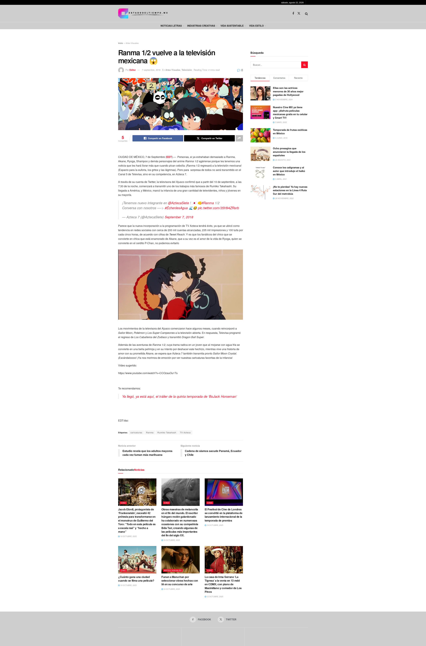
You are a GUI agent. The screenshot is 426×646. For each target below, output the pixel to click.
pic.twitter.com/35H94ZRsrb (218, 207)
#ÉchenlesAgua (176, 207)
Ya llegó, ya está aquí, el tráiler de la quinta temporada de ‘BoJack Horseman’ (179, 396)
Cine (123, 502)
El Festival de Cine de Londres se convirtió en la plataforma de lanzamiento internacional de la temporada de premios (223, 514)
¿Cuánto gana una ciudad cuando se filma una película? (136, 578)
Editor (132, 69)
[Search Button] (306, 13)
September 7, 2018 (179, 217)
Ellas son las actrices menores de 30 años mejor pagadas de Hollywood (288, 91)
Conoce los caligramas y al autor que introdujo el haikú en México (289, 171)
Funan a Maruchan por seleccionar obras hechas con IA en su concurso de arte (179, 580)
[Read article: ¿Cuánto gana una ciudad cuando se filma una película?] (137, 559)
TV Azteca (185, 432)
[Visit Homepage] (143, 13)
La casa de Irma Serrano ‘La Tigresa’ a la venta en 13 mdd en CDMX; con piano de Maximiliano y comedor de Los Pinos (223, 584)
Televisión (187, 69)
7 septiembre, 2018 (151, 69)
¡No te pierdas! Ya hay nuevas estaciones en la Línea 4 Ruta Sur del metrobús (290, 190)
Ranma (150, 432)
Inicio (120, 43)
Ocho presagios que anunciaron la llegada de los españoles (289, 151)
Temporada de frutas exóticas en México (290, 131)
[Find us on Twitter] (298, 13)
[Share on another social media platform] (239, 138)
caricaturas (136, 432)
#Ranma (207, 202)
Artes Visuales (132, 43)
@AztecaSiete (178, 202)
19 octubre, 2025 (128, 536)
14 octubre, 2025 (171, 589)
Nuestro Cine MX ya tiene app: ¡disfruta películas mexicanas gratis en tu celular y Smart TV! (290, 112)
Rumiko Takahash (166, 432)
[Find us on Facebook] (293, 13)
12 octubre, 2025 (214, 596)
